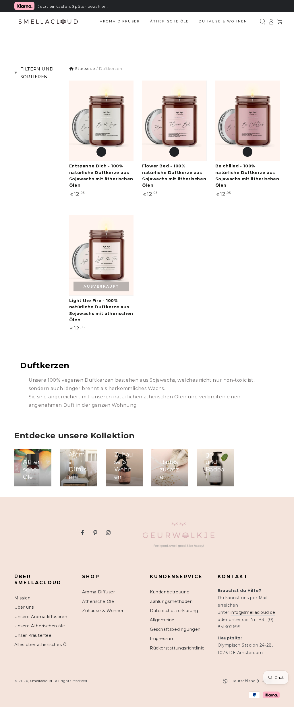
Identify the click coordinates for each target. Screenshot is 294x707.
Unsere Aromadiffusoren (40, 616)
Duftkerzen (110, 68)
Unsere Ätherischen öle (39, 625)
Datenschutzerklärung (174, 610)
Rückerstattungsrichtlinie (177, 648)
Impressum (162, 638)
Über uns (24, 607)
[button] (262, 21)
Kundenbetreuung (170, 592)
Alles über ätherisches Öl (41, 644)
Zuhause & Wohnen (103, 610)
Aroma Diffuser (98, 592)
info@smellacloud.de (253, 612)
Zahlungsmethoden (171, 601)
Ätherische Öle (98, 601)
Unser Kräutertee (33, 635)
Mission (22, 598)
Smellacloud (41, 681)
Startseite (85, 68)
